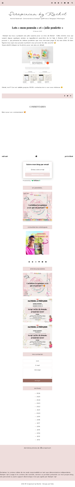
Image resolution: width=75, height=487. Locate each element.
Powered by (27, 180)
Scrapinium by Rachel (37, 14)
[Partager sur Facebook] (64, 96)
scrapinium (46, 448)
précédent (69, 156)
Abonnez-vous (37, 174)
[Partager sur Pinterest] (70, 96)
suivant (5, 156)
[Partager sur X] (67, 96)
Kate (52, 484)
